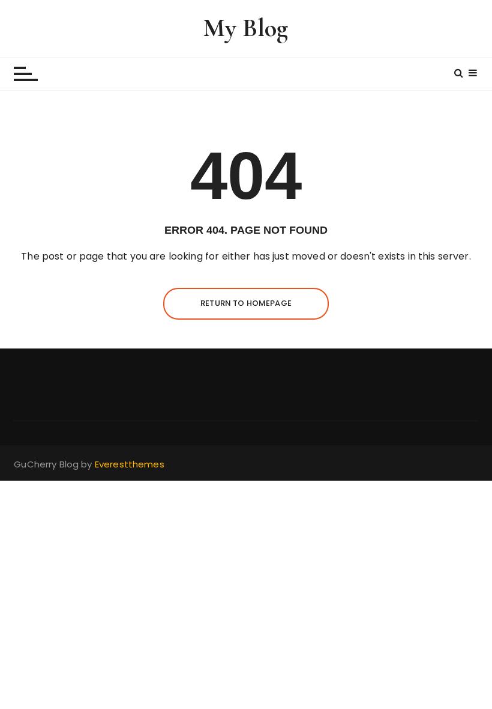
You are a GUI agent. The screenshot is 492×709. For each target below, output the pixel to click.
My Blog (245, 28)
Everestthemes (129, 464)
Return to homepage (246, 303)
